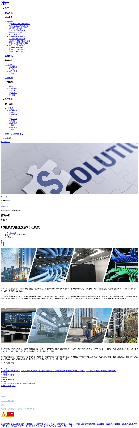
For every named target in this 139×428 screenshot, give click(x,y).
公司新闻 (12, 69)
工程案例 (9, 78)
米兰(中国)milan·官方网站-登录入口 (37, 424)
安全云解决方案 (14, 34)
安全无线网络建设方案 (17, 39)
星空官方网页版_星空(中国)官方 (12, 424)
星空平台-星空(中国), (14, 134)
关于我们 (9, 99)
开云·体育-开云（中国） (37, 426)
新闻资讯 (9, 56)
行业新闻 (12, 73)
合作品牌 (12, 129)
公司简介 (12, 112)
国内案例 (12, 91)
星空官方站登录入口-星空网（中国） (60, 426)
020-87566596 (5, 142)
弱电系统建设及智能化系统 (18, 26)
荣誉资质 (12, 121)
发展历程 (12, 125)
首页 (7, 8)
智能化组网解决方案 (16, 51)
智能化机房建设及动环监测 (18, 43)
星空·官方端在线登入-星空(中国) (93, 424)
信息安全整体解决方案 (17, 30)
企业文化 (12, 117)
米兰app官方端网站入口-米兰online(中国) (65, 424)
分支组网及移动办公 (16, 47)
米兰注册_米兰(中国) (113, 424)
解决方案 (9, 13)
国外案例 (12, 95)
